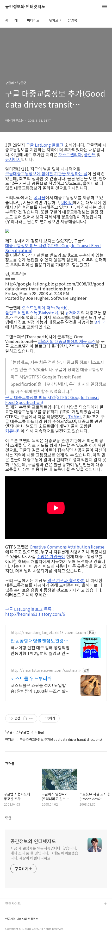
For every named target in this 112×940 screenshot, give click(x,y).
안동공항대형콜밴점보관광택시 (39, 640)
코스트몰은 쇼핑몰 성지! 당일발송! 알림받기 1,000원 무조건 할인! (38, 688)
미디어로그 (35, 20)
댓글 (8, 817)
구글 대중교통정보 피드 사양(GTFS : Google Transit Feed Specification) (52, 399)
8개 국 (100, 322)
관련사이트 (13, 903)
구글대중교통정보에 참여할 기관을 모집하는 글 (46, 173)
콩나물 (39, 197)
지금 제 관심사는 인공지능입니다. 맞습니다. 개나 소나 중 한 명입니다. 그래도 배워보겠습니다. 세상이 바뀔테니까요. (44, 853)
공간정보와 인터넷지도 (25, 6)
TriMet (74, 416)
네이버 (67, 202)
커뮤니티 (13, 430)
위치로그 (55, 20)
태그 (18, 20)
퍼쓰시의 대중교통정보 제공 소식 (67, 341)
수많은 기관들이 (51, 556)
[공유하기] (25, 718)
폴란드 (90, 154)
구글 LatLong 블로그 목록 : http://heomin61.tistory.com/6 (35, 611)
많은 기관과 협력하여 (66, 580)
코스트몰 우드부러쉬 (31, 678)
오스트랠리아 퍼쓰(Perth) (44, 307)
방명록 (72, 20)
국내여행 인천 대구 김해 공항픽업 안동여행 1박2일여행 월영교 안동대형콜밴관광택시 (40, 650)
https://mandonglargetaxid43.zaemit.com (48, 632)
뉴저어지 (13, 159)
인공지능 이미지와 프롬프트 (21, 918)
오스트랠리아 (70, 154)
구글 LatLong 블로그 (45, 144)
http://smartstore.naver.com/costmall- (46, 670)
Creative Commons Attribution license (67, 546)
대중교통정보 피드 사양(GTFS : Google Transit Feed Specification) (53, 248)
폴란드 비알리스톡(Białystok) (31, 312)
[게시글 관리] (31, 718)
